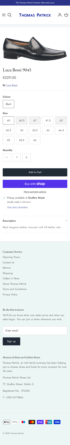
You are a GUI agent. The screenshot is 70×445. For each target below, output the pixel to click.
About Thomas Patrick (14, 284)
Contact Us (8, 262)
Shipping (8, 273)
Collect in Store (11, 278)
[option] (35, 46)
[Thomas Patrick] (35, 15)
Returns (7, 268)
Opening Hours (11, 257)
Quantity (7, 150)
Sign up (11, 341)
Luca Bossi (12, 85)
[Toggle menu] (3, 15)
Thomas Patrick (17, 433)
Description (9, 221)
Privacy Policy (10, 294)
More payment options (35, 191)
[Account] (59, 15)
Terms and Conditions (15, 289)
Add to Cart (35, 172)
